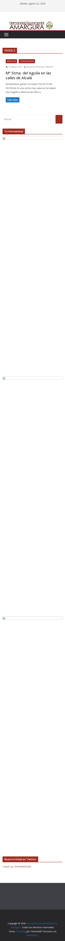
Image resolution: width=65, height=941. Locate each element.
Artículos (11, 61)
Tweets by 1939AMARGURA (17, 866)
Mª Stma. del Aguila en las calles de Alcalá (28, 75)
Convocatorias (27, 61)
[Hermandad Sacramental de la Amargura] (32, 23)
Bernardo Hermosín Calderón (39, 66)
